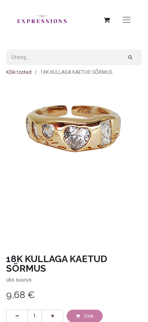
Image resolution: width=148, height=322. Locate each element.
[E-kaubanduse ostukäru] (106, 20)
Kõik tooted (19, 72)
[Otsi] (130, 57)
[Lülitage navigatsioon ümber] (126, 20)
